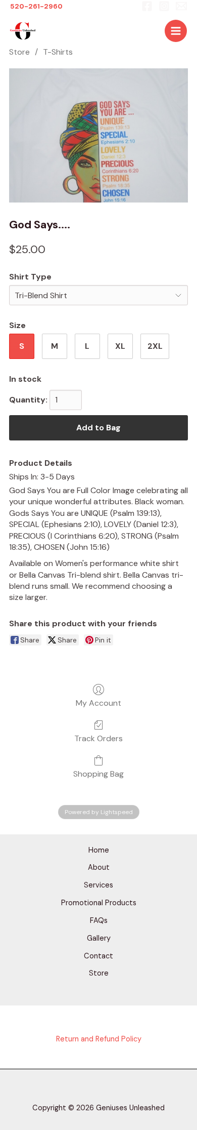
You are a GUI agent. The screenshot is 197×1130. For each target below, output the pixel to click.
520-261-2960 (36, 6)
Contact (98, 956)
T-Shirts (58, 52)
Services (98, 885)
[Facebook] (147, 6)
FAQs (99, 920)
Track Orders (98, 738)
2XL (155, 346)
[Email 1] (181, 6)
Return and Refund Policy (98, 1039)
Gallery (99, 938)
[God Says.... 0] (98, 135)
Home (98, 850)
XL (120, 346)
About (99, 867)
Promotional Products (98, 903)
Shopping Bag (98, 774)
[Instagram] (164, 6)
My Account (98, 703)
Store (19, 52)
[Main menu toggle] (176, 31)
